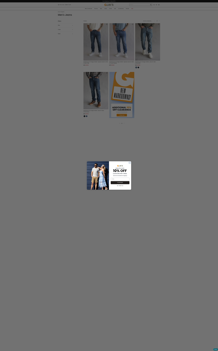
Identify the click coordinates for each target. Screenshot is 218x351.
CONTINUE (120, 183)
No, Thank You (120, 185)
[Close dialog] (130, 163)
